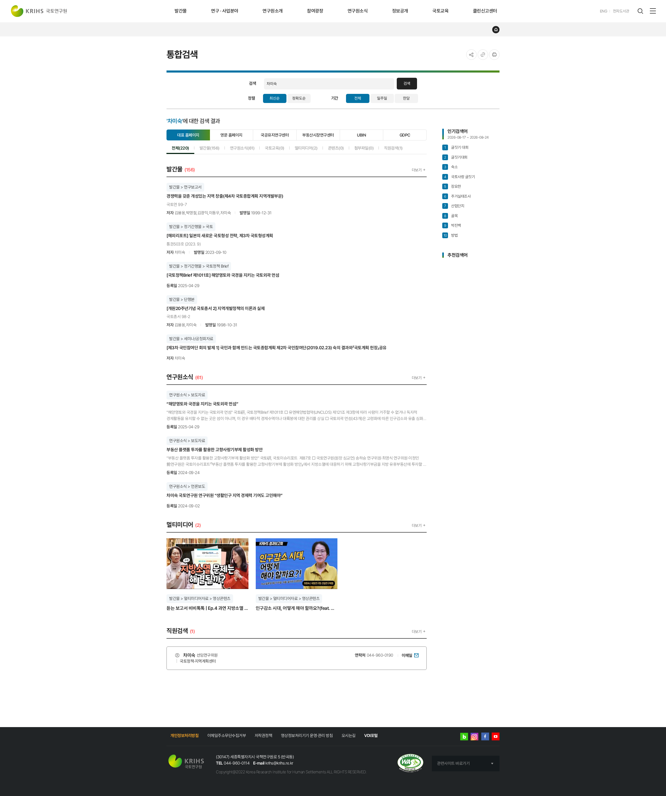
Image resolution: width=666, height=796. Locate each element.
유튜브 (495, 736)
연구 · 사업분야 (224, 11)
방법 (451, 235)
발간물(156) (210, 148)
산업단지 (454, 206)
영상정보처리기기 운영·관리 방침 (307, 735)
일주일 (382, 98)
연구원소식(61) (242, 148)
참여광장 (315, 11)
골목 (451, 215)
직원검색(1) (393, 148)
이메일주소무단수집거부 (226, 735)
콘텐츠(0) (336, 148)
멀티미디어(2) (306, 148)
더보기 (417, 170)
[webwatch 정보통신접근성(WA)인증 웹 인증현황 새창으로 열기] (410, 763)
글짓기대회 (455, 157)
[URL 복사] (483, 54)
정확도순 (299, 98)
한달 (406, 98)
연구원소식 (358, 11)
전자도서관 (621, 11)
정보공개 (400, 11)
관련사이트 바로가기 (453, 763)
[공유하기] (471, 54)
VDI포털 (371, 735)
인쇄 (494, 54)
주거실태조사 (457, 196)
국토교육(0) (274, 148)
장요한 (452, 186)
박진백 (452, 225)
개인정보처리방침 (184, 735)
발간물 (181, 11)
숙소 (451, 167)
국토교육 (440, 11)
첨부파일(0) (364, 148)
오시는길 (349, 735)
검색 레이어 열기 (640, 11)
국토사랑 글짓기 (459, 176)
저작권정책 (263, 735)
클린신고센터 (485, 11)
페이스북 (485, 736)
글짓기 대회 (456, 147)
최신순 (275, 98)
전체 (357, 98)
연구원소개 (272, 11)
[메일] (416, 655)
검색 (407, 83)
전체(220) (180, 148)
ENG (603, 11)
